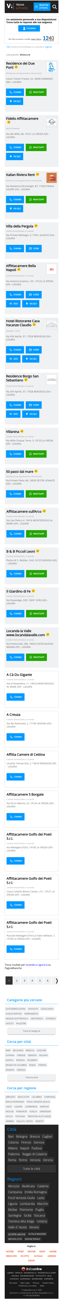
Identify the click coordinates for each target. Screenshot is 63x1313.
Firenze (21, 1055)
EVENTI (31, 1260)
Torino (42, 1064)
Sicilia (27, 1215)
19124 (33, 803)
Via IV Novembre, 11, (18, 683)
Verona (21, 1069)
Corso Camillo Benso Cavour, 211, (26, 891)
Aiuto (42, 1286)
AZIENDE (52, 1256)
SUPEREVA (48, 1279)
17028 (30, 336)
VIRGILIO (19, 1273)
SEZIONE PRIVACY (32, 1239)
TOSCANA (20, 1116)
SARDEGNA (45, 1111)
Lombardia (27, 1204)
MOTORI (31, 1251)
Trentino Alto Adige (21, 1221)
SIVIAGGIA (14, 1279)
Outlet (10, 1023)
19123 (38, 440)
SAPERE (53, 1251)
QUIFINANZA (25, 1279)
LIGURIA (16, 82)
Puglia (39, 1210)
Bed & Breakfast (13, 128)
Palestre (21, 1023)
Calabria (43, 1186)
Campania (15, 1192)
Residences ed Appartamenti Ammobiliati (24, 73)
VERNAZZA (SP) (48, 763)
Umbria (42, 1221)
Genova (32, 1055)
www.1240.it (36, 39)
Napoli (10, 1060)
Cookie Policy (48, 1283)
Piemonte (26, 1210)
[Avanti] (55, 980)
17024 (42, 186)
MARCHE (44, 1106)
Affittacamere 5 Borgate (25, 794)
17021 (35, 235)
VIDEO (42, 1251)
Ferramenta (31, 1013)
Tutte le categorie (31, 1030)
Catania (10, 1055)
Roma (32, 1064)
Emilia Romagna (36, 1192)
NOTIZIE (10, 1251)
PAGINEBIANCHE (27, 1276)
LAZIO (9, 1106)
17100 (32, 723)
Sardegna (14, 1215)
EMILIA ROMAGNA (15, 1101)
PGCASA (15, 1276)
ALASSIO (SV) (47, 235)
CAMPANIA (49, 1096)
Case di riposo (14, 1013)
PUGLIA (33, 1111)
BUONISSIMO (37, 1279)
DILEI (49, 1276)
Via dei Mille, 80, (15, 134)
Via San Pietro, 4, (16, 520)
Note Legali (25, 1283)
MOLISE (10, 1111)
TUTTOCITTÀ (40, 1276)
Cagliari (41, 1050)
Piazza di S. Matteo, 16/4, (20, 560)
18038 (37, 78)
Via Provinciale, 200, (17, 643)
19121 (28, 134)
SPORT (21, 1251)
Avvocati (33, 1008)
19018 (35, 763)
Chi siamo (13, 1283)
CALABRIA (37, 1096)
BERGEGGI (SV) (42, 336)
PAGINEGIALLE (30, 1273)
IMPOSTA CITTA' (15, 1239)
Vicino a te (25, 54)
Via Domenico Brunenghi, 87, (22, 186)
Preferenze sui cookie (28, 1286)
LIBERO (10, 1273)
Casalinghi (47, 1008)
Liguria (12, 1204)
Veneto (34, 1227)
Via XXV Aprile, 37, (16, 336)
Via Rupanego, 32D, (17, 600)
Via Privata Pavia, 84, (17, 480)
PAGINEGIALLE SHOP (47, 1273)
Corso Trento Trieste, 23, (20, 78)
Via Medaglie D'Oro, (18, 847)
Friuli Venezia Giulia (21, 1198)
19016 (29, 520)
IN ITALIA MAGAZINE (37, 1234)
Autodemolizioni (16, 1008)
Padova (20, 1060)
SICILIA (9, 1116)
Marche (42, 1204)
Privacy (36, 1283)
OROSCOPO (11, 1256)
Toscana (39, 1215)
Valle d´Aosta (17, 1227)
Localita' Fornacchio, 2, (19, 763)
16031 (32, 600)
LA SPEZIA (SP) (40, 134)
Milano (43, 1055)
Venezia (10, 1069)
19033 (32, 643)
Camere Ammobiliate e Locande (20, 231)
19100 (32, 847)
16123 (38, 560)
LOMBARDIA (31, 1106)
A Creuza (13, 714)
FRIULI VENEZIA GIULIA (38, 1101)
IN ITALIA (38, 1256)
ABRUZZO (10, 1096)
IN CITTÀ (25, 1256)
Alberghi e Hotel (13, 331)
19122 (38, 281)
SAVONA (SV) (44, 723)
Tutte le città (31, 1077)
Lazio (40, 1198)
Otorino (51, 1018)
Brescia (30, 1050)
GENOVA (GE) (49, 560)
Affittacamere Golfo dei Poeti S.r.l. (29, 836)
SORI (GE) (41, 600)
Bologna (18, 1050)
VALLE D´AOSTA (24, 1121)
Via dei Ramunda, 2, (18, 723)
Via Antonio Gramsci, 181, (20, 281)
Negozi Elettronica (17, 1018)
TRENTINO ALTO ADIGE (39, 1116)
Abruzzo (13, 1186)
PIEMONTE (21, 1111)
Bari (8, 1050)
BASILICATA (23, 1096)
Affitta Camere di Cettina (26, 754)
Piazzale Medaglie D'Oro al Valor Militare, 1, (31, 935)
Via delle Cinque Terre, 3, (20, 440)
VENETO (39, 1121)
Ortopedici (37, 1018)
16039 (32, 480)
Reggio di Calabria (16, 1064)
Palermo (32, 1060)
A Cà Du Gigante (19, 674)
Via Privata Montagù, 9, (19, 235)
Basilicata (28, 1186)
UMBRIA (10, 1121)
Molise (12, 1210)
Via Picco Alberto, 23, (18, 803)
